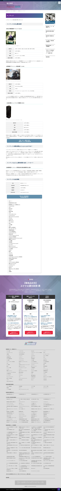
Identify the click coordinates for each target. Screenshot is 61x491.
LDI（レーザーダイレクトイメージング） (24, 389)
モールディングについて (46, 403)
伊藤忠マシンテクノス (9, 370)
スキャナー (32, 387)
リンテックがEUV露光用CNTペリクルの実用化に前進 (12, 427)
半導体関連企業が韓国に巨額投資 (11, 456)
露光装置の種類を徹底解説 (50, 32)
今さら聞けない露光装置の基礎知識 (50, 41)
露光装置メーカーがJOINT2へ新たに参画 (48, 450)
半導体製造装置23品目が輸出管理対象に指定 (36, 465)
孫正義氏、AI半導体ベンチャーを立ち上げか (48, 445)
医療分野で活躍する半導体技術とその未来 (36, 432)
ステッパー (20, 387)
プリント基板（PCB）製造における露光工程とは (24, 400)
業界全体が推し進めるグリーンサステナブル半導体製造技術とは (24, 435)
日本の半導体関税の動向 (46, 468)
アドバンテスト (21, 375)
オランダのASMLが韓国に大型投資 (23, 460)
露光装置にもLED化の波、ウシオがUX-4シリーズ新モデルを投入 (24, 427)
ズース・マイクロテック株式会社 (11, 361)
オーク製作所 (8, 364)
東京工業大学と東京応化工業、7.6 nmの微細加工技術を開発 (12, 435)
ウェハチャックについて (22, 401)
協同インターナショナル (22, 366)
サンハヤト (8, 369)
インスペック (45, 375)
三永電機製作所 (33, 367)
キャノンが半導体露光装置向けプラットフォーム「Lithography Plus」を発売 (24, 466)
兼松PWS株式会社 (21, 372)
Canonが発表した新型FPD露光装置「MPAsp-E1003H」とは (12, 443)
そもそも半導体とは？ (34, 414)
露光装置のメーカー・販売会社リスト (50, 27)
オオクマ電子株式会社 (46, 361)
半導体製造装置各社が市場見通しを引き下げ (24, 456)
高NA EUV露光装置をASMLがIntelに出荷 (36, 447)
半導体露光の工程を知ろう (34, 411)
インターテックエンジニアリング (23, 378)
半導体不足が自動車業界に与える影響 (35, 406)
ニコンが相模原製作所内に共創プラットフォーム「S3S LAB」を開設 (12, 433)
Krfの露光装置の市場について (22, 394)
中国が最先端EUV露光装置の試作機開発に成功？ (48, 453)
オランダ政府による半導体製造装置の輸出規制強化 (48, 466)
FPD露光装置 (20, 386)
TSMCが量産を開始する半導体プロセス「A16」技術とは (36, 443)
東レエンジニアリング (34, 366)
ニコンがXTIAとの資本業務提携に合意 (35, 456)
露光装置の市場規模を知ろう (50, 36)
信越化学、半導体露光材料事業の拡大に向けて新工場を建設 (36, 440)
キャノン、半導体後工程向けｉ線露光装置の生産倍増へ (24, 438)
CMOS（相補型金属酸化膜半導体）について (48, 404)
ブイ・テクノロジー (45, 369)
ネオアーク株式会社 (45, 355)
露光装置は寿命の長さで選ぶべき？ (35, 420)
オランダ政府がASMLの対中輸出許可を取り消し (24, 446)
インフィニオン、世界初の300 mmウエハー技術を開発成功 (49, 433)
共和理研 (32, 372)
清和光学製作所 (45, 366)
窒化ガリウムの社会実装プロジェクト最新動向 (36, 446)
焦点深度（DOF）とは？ (10, 399)
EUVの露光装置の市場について (47, 394)
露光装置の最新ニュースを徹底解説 (50, 46)
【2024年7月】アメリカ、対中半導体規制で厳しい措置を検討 (36, 438)
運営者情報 (7, 477)
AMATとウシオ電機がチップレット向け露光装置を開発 (24, 443)
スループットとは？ (45, 417)
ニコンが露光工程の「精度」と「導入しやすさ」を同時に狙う (48, 430)
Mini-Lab (32, 379)
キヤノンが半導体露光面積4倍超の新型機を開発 (12, 464)
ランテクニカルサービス (22, 352)
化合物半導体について (34, 404)
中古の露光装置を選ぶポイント (47, 399)
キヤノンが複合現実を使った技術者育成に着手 (24, 464)
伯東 (44, 364)
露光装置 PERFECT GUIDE (6, 0)
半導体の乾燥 (45, 414)
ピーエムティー (33, 364)
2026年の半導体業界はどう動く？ (11, 429)
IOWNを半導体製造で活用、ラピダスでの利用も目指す (36, 435)
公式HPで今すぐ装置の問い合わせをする (14, 333)
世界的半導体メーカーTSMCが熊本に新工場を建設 (12, 451)
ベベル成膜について (33, 403)
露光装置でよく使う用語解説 (10, 411)
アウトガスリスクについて (34, 401)
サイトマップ (53, 489)
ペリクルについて (45, 401)
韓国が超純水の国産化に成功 (46, 447)
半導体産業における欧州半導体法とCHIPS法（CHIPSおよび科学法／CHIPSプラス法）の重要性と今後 (24, 454)
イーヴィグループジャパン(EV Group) (11, 372)
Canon (7, 363)
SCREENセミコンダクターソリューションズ (24, 364)
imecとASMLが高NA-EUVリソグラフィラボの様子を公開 (48, 440)
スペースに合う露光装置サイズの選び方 (24, 420)
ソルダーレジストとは (21, 414)
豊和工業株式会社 (33, 375)
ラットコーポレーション (10, 352)
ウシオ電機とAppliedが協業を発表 (47, 442)
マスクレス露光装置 (9, 386)
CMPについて (20, 403)
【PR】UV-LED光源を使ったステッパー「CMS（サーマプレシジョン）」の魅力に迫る (50, 52)
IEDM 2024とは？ (33, 468)
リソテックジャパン (21, 358)
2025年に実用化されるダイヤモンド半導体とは (48, 438)
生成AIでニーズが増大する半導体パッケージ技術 (12, 440)
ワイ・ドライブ (8, 375)
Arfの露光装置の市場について (34, 394)
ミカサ (32, 373)
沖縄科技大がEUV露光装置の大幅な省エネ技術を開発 (12, 438)
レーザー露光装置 (9, 389)
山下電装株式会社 (9, 373)
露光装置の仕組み (21, 411)
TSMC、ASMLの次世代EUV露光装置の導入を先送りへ (48, 427)
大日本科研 (44, 363)
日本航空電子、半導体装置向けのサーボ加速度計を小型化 (12, 448)
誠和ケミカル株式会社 (9, 378)
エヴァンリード (21, 373)
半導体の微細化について (46, 406)
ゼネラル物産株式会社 (9, 358)
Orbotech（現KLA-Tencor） (10, 381)
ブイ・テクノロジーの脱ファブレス (11, 460)
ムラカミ (44, 373)
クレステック (45, 378)
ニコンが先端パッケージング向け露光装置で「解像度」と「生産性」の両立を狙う (36, 427)
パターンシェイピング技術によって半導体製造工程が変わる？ (12, 469)
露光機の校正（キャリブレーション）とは (12, 420)
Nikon (19, 363)
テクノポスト (8, 355)
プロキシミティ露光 (45, 386)
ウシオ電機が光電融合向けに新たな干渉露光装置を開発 (24, 433)
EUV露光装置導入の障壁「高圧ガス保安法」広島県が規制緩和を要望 (36, 461)
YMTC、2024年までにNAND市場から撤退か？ (36, 463)
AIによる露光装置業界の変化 (46, 420)
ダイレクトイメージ (45, 387)
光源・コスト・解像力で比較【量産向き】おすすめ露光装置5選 (24, 141)
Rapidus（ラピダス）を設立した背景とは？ (48, 460)
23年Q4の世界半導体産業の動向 (23, 450)
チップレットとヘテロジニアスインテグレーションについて (24, 407)
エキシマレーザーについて (10, 403)
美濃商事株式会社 (45, 370)
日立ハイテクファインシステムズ (23, 370)
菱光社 (7, 366)
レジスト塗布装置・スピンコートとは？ (11, 417)
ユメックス (32, 369)
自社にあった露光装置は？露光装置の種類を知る (24, 197)
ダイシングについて (21, 404)
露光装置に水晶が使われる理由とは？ (11, 401)
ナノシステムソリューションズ (22, 367)
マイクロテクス (33, 355)
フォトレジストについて (10, 414)
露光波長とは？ (33, 417)
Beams (44, 352)
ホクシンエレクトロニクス (10, 376)
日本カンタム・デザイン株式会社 (47, 376)
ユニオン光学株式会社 (34, 361)
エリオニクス (32, 378)
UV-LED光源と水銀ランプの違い (35, 399)
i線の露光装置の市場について (10, 394)
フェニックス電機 (9, 367)
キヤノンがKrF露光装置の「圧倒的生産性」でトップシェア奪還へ (36, 430)
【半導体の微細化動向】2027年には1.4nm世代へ (12, 446)
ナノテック (44, 358)
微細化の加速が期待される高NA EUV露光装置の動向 (36, 451)
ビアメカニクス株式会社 (34, 370)
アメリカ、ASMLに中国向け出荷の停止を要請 (24, 447)
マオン (19, 376)
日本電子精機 (32, 358)
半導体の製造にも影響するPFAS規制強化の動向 (12, 407)
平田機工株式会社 (33, 376)
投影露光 (8, 387)
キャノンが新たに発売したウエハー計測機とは (12, 466)
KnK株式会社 (45, 379)
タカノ (44, 367)
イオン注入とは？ (21, 417)
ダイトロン (20, 369)
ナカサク (8, 379)
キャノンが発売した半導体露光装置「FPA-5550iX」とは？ (24, 469)
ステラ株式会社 (45, 372)
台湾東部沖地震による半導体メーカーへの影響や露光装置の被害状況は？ (48, 458)
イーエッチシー (21, 355)
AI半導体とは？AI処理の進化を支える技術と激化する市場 (36, 453)
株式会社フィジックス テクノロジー (23, 361)
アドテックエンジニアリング (34, 363)
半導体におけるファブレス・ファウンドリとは (12, 409)
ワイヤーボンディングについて (10, 404)
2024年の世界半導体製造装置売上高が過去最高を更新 (48, 435)
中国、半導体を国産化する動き (47, 463)
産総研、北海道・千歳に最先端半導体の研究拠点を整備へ (24, 430)
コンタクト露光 (33, 386)
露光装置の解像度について (46, 411)
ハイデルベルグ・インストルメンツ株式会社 (36, 352)
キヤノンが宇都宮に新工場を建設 (47, 456)
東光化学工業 (20, 379)
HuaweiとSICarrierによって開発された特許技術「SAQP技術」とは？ (24, 458)
